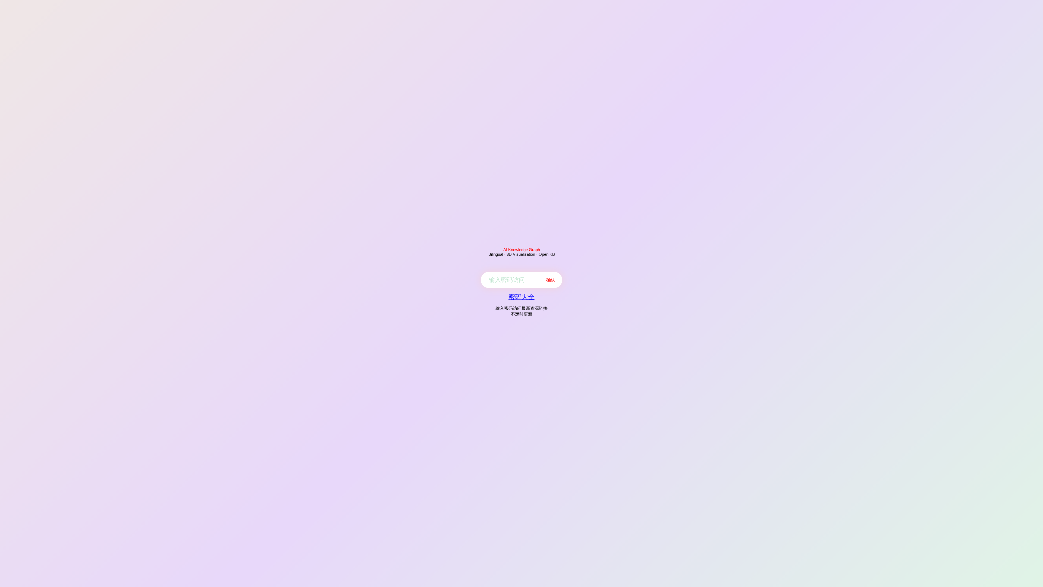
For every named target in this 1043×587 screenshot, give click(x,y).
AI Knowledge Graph (521, 249)
